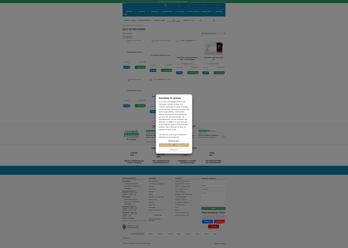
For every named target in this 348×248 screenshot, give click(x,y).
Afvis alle (174, 150)
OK (174, 145)
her (178, 137)
